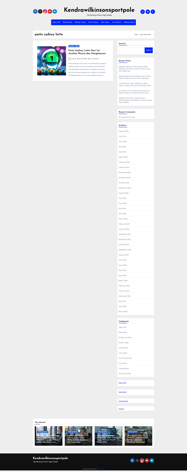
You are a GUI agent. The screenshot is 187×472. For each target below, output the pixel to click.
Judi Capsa (105, 22)
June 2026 (123, 141)
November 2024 (125, 239)
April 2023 (122, 306)
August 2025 (124, 193)
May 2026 (122, 147)
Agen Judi (56, 22)
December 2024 (125, 234)
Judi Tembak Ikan (125, 358)
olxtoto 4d (122, 392)
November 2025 (125, 178)
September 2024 (125, 250)
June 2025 (123, 203)
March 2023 (123, 311)
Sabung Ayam (129, 22)
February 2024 (124, 286)
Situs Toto (122, 383)
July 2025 (122, 198)
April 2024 (123, 275)
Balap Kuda (67, 22)
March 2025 (123, 219)
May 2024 (122, 270)
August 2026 (124, 131)
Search (122, 44)
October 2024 (124, 245)
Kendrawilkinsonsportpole (99, 10)
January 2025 (124, 229)
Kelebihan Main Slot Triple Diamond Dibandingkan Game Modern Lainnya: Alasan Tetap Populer (135, 100)
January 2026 (124, 167)
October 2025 (124, 183)
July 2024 (122, 260)
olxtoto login (123, 401)
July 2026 (122, 136)
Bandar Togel (80, 22)
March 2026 (123, 157)
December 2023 (125, 296)
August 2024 (124, 255)
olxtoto (121, 409)
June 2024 (123, 265)
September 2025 (125, 188)
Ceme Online (93, 22)
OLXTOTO (100, 469)
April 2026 (123, 152)
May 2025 (122, 208)
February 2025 (124, 224)
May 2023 (122, 301)
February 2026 (124, 162)
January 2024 (124, 291)
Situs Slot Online (125, 374)
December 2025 (125, 172)
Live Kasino (116, 22)
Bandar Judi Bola (125, 337)
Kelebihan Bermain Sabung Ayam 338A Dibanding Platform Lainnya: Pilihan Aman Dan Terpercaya (135, 69)
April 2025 (122, 214)
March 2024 (123, 281)
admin (74, 59)
